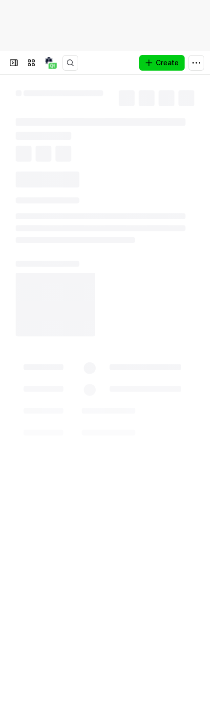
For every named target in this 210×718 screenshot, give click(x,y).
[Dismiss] (196, 664)
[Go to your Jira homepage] (51, 63)
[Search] (70, 63)
